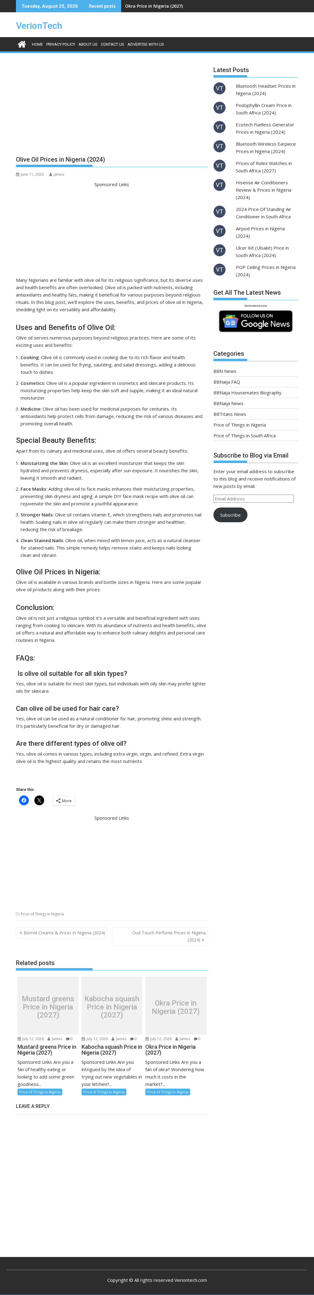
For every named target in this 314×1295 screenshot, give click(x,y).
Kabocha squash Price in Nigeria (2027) (111, 1007)
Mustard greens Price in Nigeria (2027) (48, 1007)
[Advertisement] (112, 107)
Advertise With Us (146, 44)
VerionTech (39, 25)
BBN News (224, 371)
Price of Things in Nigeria (42, 914)
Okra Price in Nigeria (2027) (154, 6)
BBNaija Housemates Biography (247, 392)
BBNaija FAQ (226, 382)
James (59, 174)
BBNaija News (228, 403)
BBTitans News (229, 414)
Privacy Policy (60, 44)
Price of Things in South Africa (244, 435)
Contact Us (112, 44)
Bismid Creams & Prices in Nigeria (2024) (64, 933)
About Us (88, 44)
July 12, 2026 (32, 1038)
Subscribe (230, 515)
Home (37, 44)
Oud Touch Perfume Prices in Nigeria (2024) (169, 936)
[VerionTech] (22, 43)
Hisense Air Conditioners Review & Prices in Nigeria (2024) (263, 189)
